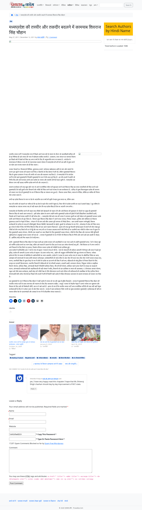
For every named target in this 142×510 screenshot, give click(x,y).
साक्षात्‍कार (84, 5)
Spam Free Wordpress (54, 443)
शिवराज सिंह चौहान (65, 358)
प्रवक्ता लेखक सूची (35, 501)
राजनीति (39, 5)
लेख (17, 15)
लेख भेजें (60, 501)
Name (11, 411)
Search (128, 5)
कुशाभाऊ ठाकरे (31, 358)
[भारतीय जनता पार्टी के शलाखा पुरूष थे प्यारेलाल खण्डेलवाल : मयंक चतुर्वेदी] (23, 332)
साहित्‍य (69, 5)
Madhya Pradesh (17, 358)
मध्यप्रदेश (54, 358)
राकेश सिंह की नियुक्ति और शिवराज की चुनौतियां (84, 342)
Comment (13, 447)
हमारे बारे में (12, 501)
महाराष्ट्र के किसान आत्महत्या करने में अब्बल (48, 364)
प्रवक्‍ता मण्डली (22, 501)
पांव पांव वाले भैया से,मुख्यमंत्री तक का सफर (52, 342)
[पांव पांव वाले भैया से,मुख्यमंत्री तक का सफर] (54, 332)
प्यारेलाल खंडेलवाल (43, 358)
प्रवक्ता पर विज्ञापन (49, 501)
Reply (33, 389)
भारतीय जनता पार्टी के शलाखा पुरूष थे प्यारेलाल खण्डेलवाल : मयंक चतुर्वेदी (22, 343)
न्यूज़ (90, 5)
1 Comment (52, 37)
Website (12, 426)
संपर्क (66, 501)
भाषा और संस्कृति (70, 364)
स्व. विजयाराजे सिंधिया (79, 358)
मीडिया (63, 5)
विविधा (77, 5)
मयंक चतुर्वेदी (40, 37)
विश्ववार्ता (48, 5)
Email (11, 418)
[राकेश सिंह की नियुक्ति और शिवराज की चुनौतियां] (85, 332)
